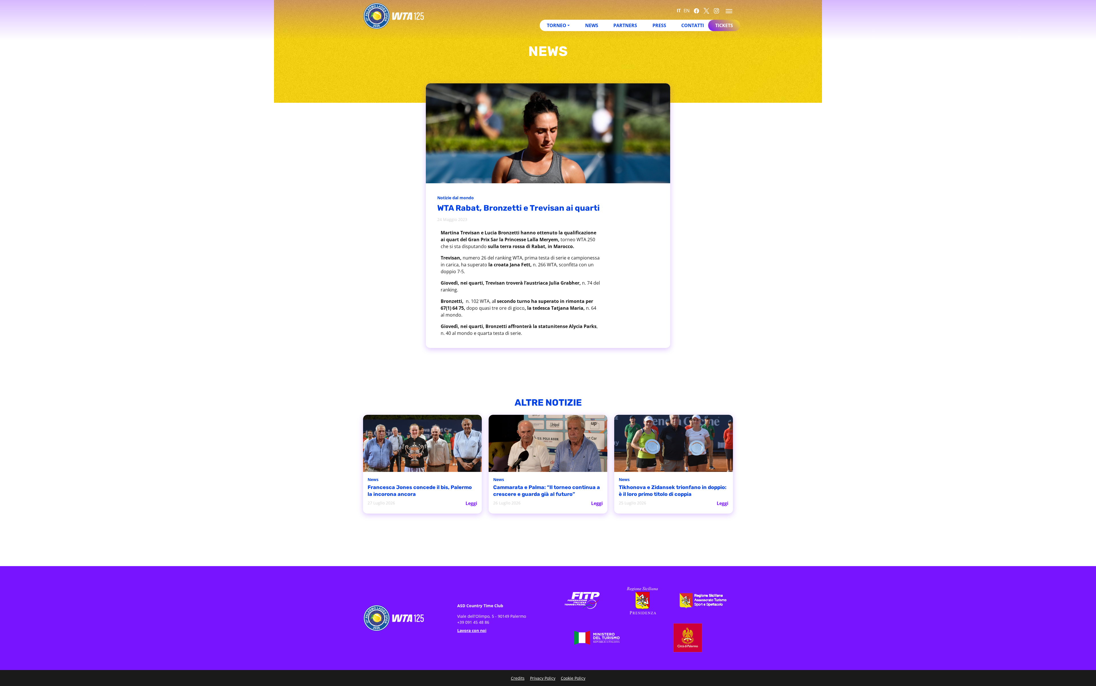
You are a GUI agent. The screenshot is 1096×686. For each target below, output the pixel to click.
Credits (518, 678)
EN (687, 10)
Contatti (692, 25)
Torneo (556, 25)
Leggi (471, 503)
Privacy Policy (542, 678)
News (591, 25)
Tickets (724, 25)
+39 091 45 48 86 (473, 622)
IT (679, 10)
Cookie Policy (573, 678)
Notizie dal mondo (455, 197)
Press (659, 25)
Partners (625, 25)
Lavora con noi (471, 630)
